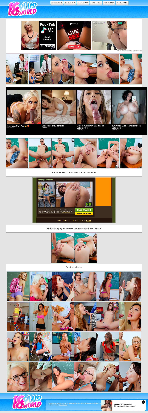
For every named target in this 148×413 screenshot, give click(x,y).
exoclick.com (126, 50)
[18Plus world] (23, 9)
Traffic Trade (63, 405)
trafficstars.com (137, 50)
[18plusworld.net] (27, 402)
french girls (83, 2)
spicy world (70, 2)
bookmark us (122, 2)
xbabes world (56, 2)
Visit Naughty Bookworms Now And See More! (74, 228)
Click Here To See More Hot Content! (74, 172)
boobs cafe (96, 2)
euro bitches (109, 2)
